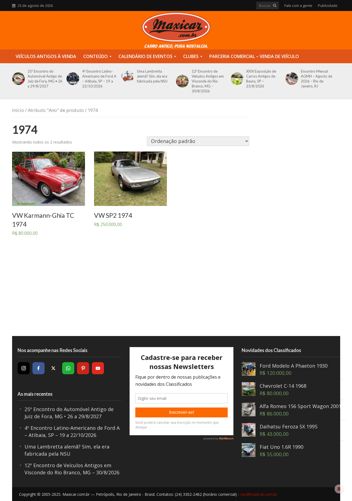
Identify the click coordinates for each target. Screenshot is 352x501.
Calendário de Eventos (145, 56)
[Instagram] (24, 368)
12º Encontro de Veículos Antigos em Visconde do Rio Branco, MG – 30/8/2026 (208, 81)
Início (18, 110)
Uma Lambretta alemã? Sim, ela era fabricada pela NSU (152, 76)
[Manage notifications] (339, 489)
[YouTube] (98, 368)
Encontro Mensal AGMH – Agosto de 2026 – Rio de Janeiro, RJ (316, 78)
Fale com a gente (298, 5)
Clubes (191, 56)
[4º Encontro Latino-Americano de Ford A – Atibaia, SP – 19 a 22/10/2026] (72, 78)
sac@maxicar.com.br (258, 494)
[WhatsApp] (68, 368)
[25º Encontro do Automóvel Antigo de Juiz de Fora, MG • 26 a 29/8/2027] (17, 78)
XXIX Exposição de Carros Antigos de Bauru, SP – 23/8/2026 (261, 78)
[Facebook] (38, 368)
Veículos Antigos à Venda (46, 56)
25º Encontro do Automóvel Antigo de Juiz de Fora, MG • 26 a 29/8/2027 (45, 78)
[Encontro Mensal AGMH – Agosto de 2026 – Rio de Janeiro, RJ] (290, 78)
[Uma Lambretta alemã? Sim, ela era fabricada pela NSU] (126, 76)
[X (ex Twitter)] (53, 368)
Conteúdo (95, 56)
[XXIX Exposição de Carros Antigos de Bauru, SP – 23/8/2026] (236, 78)
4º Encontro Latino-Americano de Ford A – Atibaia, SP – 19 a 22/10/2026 (99, 78)
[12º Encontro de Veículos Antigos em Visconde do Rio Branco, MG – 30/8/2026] (181, 81)
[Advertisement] (176, 292)
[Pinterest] (83, 368)
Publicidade (327, 5)
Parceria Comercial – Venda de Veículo (254, 56)
